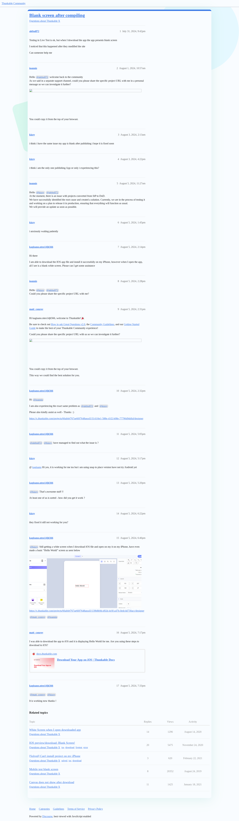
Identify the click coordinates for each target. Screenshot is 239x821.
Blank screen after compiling (57, 15)
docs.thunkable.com (46, 653)
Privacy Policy (95, 808)
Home (32, 808)
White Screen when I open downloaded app (55, 729)
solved (64, 760)
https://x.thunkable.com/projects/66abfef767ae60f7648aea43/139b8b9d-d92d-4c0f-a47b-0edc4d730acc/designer (86, 610)
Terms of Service (76, 808)
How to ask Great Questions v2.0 (68, 324)
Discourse (47, 816)
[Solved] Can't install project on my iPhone (54, 756)
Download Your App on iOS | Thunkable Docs (86, 659)
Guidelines (58, 808)
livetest (79, 747)
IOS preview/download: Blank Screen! (52, 742)
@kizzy (40, 192)
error (85, 747)
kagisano (36, 467)
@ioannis (38, 399)
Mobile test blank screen (43, 769)
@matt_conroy (37, 617)
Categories (44, 808)
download (69, 747)
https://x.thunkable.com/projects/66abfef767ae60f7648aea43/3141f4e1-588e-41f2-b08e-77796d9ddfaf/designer (86, 418)
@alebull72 (42, 77)
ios (62, 747)
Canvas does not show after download (51, 782)
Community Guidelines (102, 324)
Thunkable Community (14, 3)
